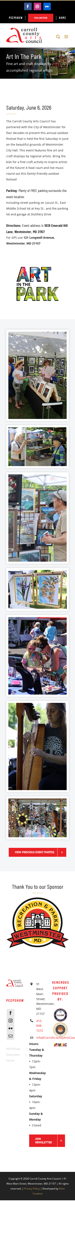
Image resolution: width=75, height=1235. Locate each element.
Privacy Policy (32, 1188)
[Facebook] (10, 1013)
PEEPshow (13, 1049)
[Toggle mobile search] (58, 36)
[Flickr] (10, 1028)
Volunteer (13, 1055)
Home (10, 1060)
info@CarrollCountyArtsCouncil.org (41, 1038)
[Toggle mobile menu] (66, 36)
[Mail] (10, 1036)
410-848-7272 (39, 1026)
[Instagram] (10, 1020)
